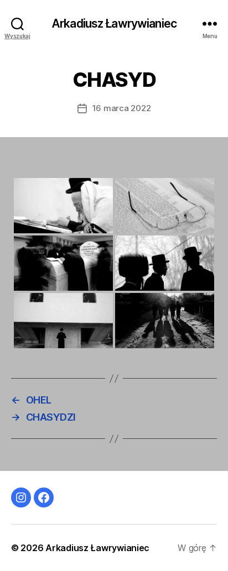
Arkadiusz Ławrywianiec (114, 23)
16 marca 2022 (121, 108)
